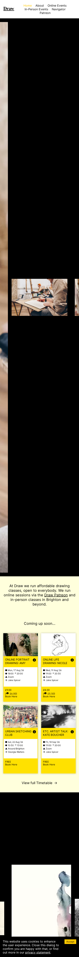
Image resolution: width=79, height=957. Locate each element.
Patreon (45, 12)
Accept (70, 941)
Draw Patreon (47, 595)
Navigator (59, 9)
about (39, 5)
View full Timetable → (40, 778)
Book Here (11, 692)
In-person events (36, 9)
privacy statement (36, 952)
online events (57, 5)
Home (27, 5)
